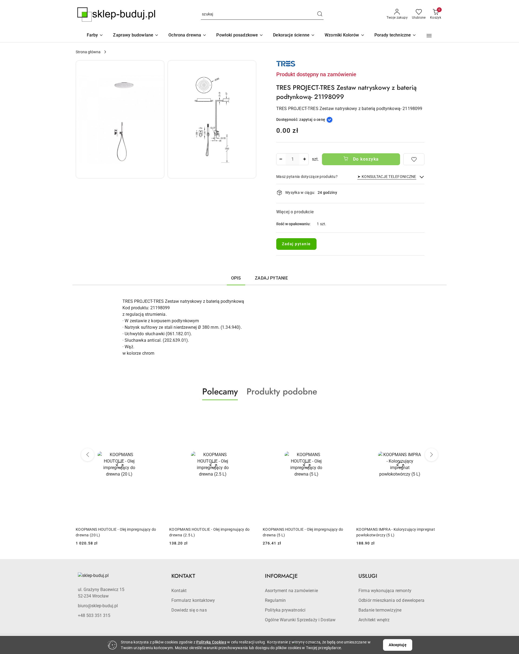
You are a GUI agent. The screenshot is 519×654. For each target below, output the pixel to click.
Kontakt (179, 590)
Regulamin (275, 600)
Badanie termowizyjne (379, 610)
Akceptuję (397, 645)
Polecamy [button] (220, 391)
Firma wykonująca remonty (384, 590)
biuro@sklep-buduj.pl (98, 605)
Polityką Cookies (211, 642)
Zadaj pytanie (296, 244)
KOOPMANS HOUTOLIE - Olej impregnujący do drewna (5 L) (209, 532)
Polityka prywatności (285, 610)
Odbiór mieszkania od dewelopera (391, 600)
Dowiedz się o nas (189, 610)
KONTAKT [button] (183, 576)
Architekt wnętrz (374, 619)
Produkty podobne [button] (282, 391)
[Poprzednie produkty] (87, 454)
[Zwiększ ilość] (304, 159)
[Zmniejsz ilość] (281, 159)
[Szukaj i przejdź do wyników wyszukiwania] (320, 14)
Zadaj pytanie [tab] (271, 278)
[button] (344, 35)
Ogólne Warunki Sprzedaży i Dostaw (300, 619)
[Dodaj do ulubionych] (413, 159)
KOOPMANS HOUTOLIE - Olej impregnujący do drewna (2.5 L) (116, 532)
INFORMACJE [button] (281, 576)
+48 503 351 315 (94, 615)
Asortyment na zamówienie (291, 590)
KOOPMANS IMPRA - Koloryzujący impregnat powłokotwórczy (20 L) (395, 532)
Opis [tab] (236, 278)
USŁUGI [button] (367, 576)
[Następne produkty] (431, 454)
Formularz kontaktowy (193, 600)
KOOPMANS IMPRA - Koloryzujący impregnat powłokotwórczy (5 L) (302, 532)
